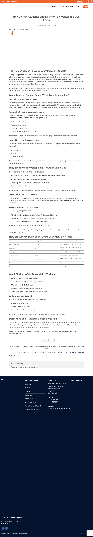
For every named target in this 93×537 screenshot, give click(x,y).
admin (54, 25)
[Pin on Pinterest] (49, 340)
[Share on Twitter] (43, 340)
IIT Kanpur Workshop (66, 346)
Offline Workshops (66, 6)
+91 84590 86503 (53, 402)
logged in (23, 367)
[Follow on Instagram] (90, 1)
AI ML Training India (54, 346)
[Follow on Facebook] (87, 1)
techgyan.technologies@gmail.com (59, 408)
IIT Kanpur (38, 14)
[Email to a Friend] (46, 340)
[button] (91, 7)
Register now (43, 230)
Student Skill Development (49, 14)
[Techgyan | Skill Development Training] (8, 7)
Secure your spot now (47, 331)
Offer (78, 6)
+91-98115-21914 (53, 399)
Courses (54, 6)
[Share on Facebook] (40, 340)
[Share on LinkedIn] (53, 340)
